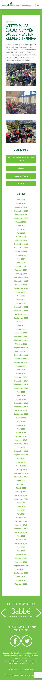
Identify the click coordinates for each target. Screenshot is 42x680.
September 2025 (21, 218)
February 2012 (21, 558)
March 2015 (21, 488)
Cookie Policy (27, 669)
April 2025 (21, 233)
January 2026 (21, 207)
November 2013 (21, 529)
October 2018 (21, 410)
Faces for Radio (21, 176)
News (21, 168)
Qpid (17, 675)
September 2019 (21, 388)
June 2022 (21, 325)
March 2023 (21, 303)
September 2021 (21, 348)
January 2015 (21, 492)
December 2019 (21, 381)
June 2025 (21, 226)
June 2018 (21, 425)
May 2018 (21, 429)
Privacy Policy (14, 669)
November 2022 (21, 311)
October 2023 (21, 285)
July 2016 (21, 458)
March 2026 (21, 203)
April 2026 (21, 200)
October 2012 (21, 543)
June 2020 (21, 366)
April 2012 (21, 551)
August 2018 (21, 418)
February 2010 (21, 584)
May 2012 (21, 547)
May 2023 (21, 296)
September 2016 (21, 455)
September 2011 (21, 566)
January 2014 (21, 525)
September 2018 (21, 414)
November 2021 (21, 340)
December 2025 (21, 211)
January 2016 (21, 469)
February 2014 (21, 521)
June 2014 (21, 506)
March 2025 (21, 237)
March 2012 (21, 554)
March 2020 (21, 373)
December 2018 (21, 403)
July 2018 (21, 421)
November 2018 (21, 407)
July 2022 (21, 322)
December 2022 (21, 307)
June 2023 (21, 292)
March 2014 (21, 518)
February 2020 (21, 377)
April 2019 (21, 396)
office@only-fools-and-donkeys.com (23, 661)
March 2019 (21, 399)
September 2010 (21, 573)
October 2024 (21, 251)
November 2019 (21, 384)
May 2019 (21, 392)
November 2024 (21, 248)
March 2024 (21, 266)
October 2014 (21, 495)
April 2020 (21, 370)
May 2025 (21, 229)
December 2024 (21, 244)
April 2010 (21, 577)
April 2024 (21, 263)
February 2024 (21, 270)
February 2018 (21, 436)
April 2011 (21, 569)
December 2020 (21, 355)
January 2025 (21, 240)
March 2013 (21, 540)
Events (21, 183)
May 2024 (21, 259)
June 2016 (21, 462)
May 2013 (21, 536)
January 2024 (21, 274)
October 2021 (21, 344)
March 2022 (21, 329)
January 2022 (21, 333)
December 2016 (21, 451)
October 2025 (21, 215)
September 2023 (21, 288)
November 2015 (21, 477)
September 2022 (21, 318)
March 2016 (21, 466)
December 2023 (21, 277)
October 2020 (21, 359)
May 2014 (21, 510)
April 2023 (21, 299)
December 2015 (21, 473)
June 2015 (21, 481)
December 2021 (21, 336)
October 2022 (21, 314)
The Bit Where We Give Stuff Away (21, 159)
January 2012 (21, 562)
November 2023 (21, 281)
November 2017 (21, 444)
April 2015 (21, 484)
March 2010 (21, 580)
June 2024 (21, 255)
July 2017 (21, 447)
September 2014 (21, 499)
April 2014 (21, 514)
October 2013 (21, 532)
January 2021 (21, 351)
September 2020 (21, 362)
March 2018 (21, 432)
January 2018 (21, 440)
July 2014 (21, 503)
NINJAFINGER (32, 675)
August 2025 (21, 222)
